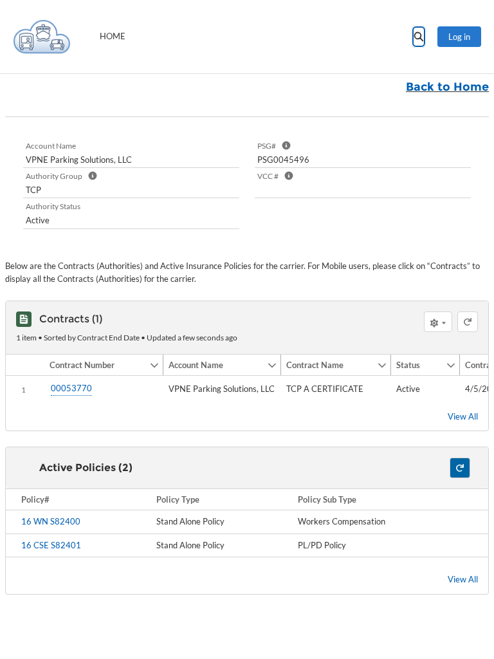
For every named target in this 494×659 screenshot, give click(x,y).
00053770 (71, 388)
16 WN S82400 (50, 521)
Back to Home (447, 87)
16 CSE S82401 (51, 545)
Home (112, 36)
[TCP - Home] (42, 36)
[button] (96, 365)
